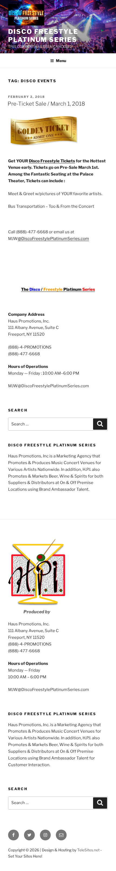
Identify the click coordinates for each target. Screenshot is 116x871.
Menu (61, 60)
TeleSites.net (88, 850)
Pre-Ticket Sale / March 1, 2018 (46, 104)
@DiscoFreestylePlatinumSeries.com (53, 238)
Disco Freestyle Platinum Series (43, 36)
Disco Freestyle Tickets (52, 161)
